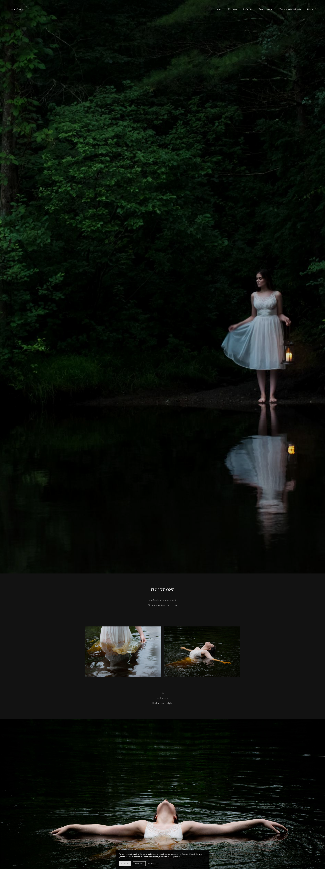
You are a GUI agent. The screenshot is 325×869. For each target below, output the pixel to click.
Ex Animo (248, 9)
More (310, 9)
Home (218, 9)
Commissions (265, 9)
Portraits (232, 9)
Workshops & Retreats (290, 9)
